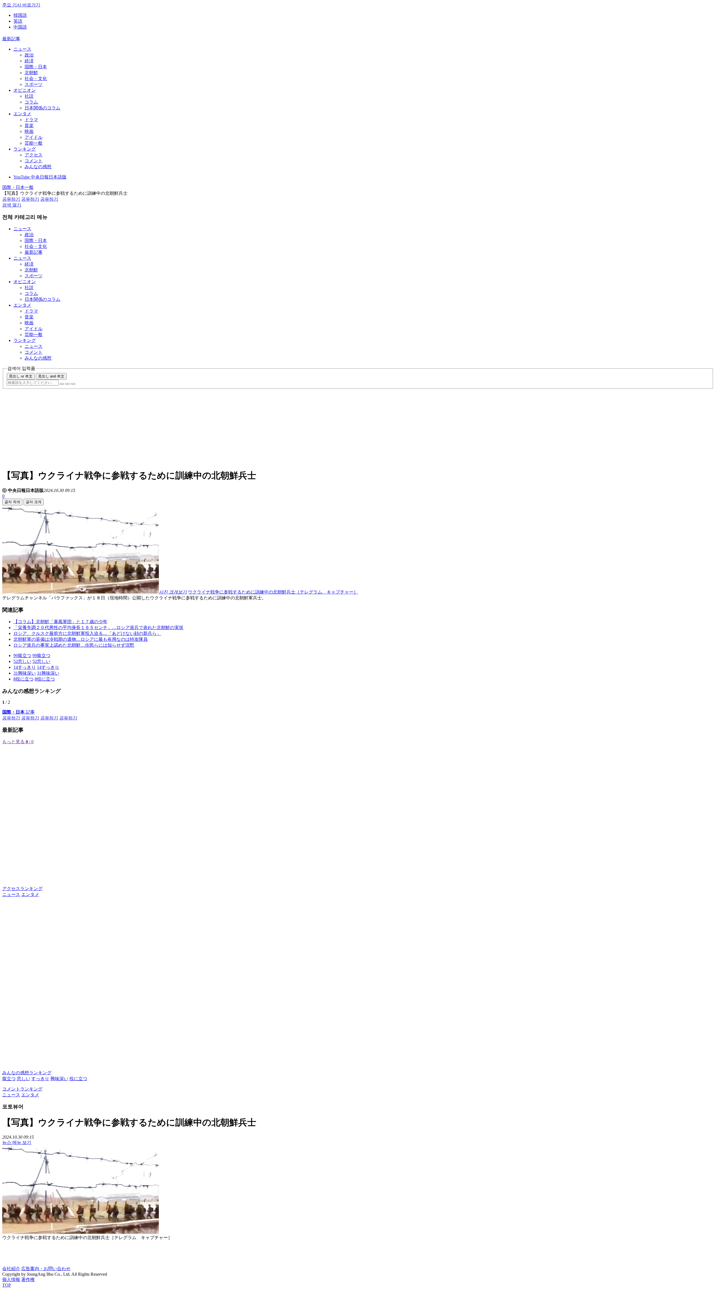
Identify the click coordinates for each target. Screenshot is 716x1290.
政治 (29, 55)
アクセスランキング (22, 888)
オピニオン (24, 90)
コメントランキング (22, 1089)
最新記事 (11, 38)
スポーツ (34, 84)
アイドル (34, 137)
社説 (29, 96)
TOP (6, 1285)
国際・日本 (36, 66)
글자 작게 (12, 502)
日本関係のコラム (42, 107)
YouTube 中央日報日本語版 (40, 177)
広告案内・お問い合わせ (45, 1268)
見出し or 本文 (20, 376)
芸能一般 (34, 143)
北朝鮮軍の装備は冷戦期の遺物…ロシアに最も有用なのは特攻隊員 (80, 639)
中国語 (20, 27)
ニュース (22, 49)
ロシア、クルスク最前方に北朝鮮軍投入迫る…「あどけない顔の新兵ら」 (87, 633)
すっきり (40, 1078)
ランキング (24, 149)
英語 (17, 21)
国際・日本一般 (18, 187)
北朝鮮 (31, 72)
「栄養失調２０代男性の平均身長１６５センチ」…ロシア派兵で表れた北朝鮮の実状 (98, 627)
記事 (18, 712)
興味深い (59, 1078)
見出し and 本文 (51, 376)
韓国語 (20, 15)
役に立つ (78, 1078)
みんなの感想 (38, 166)
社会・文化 (36, 78)
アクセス (34, 155)
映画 (29, 131)
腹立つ (9, 1078)
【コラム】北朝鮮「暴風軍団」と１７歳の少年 (60, 621)
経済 (29, 60)
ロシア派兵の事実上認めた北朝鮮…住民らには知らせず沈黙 (73, 645)
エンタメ (22, 113)
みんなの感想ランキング (26, 1072)
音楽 (29, 125)
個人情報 (11, 1279)
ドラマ (31, 119)
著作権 (28, 1279)
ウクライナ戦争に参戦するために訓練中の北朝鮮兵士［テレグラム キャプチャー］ (273, 592)
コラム (31, 102)
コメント (34, 160)
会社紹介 (11, 1268)
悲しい (23, 1078)
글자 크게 (33, 502)
